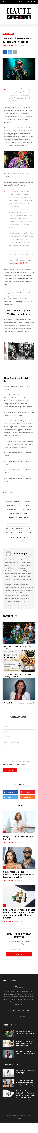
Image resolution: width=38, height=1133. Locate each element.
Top (19, 1119)
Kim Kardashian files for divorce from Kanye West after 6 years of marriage (18, 874)
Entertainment (8, 34)
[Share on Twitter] (10, 52)
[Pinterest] (24, 537)
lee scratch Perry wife (14, 529)
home (28, 505)
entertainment (13, 501)
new (29, 529)
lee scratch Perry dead (18, 513)
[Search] (34, 2)
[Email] (27, 537)
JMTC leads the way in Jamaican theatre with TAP (25, 1052)
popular (9, 533)
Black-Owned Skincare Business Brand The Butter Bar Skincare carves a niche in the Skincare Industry (19, 913)
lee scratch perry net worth (19, 521)
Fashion (27, 501)
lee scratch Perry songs (18, 525)
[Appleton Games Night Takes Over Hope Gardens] (19, 633)
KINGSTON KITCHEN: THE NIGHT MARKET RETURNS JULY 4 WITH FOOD (17, 676)
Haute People (8, 45)
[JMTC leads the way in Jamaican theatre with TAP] (19, 689)
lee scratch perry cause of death (18, 509)
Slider (29, 533)
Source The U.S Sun (21, 263)
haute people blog (14, 505)
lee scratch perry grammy (19, 517)
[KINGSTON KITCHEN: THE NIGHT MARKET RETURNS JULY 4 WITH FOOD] (19, 661)
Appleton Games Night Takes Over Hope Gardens (25, 1032)
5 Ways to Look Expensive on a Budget (18, 837)
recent (19, 533)
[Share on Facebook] (5, 52)
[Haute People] (19, 13)
